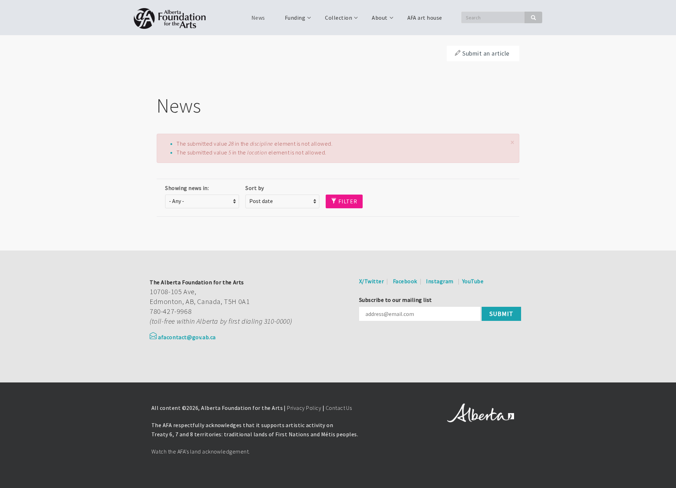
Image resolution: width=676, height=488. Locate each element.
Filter (347, 201)
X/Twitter (371, 281)
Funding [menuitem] (290, 20)
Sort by (254, 187)
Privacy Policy (304, 407)
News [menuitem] (258, 17)
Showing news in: (187, 187)
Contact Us (339, 407)
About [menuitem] (375, 20)
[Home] (172, 17)
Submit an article (485, 53)
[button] (512, 142)
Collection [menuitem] (334, 20)
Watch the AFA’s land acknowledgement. (200, 451)
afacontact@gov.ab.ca (187, 337)
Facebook (405, 281)
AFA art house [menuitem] (424, 17)
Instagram (439, 281)
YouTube (472, 281)
